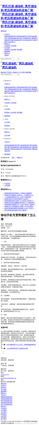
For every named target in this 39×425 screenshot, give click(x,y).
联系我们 (7, 49)
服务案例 (7, 51)
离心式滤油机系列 (25, 38)
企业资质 (13, 49)
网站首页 (4, 31)
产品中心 (7, 34)
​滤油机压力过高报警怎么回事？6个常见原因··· (19, 206)
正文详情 (7, 135)
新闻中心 (7, 44)
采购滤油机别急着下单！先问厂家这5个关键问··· (19, 204)
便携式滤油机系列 (16, 149)
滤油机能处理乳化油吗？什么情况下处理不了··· (19, 201)
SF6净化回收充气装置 (29, 40)
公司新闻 (13, 46)
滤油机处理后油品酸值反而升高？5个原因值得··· (19, 202)
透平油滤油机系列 (13, 147)
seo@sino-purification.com (8, 378)
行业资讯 (7, 46)
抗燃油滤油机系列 (13, 38)
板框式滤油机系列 (16, 40)
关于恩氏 (7, 47)
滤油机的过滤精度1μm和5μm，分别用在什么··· (19, 195)
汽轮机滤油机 (26, 149)
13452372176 (5, 374)
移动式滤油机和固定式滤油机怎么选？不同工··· (19, 208)
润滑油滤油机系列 (22, 36)
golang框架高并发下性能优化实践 (17, 348)
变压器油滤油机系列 (10, 145)
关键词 (6, 55)
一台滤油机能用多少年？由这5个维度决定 (17, 197)
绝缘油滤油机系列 (10, 36)
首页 (13, 157)
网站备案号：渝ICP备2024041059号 (26, 423)
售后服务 (19, 49)
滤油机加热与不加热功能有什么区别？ (16, 199)
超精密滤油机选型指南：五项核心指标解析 (18, 193)
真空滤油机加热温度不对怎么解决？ (16, 210)
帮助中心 (7, 53)
